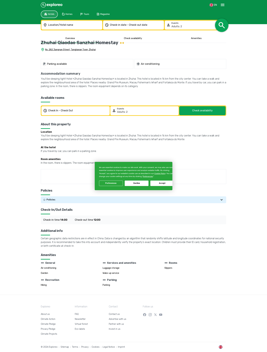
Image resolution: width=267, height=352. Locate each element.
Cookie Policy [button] (159, 174)
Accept (162, 183)
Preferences (111, 183)
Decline (136, 183)
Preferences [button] (148, 176)
